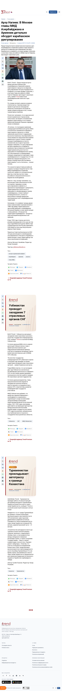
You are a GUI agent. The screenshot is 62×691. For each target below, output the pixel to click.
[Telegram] (16, 675)
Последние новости (6, 645)
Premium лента (5, 647)
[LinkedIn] (19, 675)
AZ (56, 688)
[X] (9, 675)
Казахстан (11, 571)
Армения (21, 256)
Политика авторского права (39, 664)
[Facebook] (6, 675)
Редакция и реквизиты (38, 647)
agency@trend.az (5, 637)
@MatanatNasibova (19, 247)
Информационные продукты (9, 662)
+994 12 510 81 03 (6, 636)
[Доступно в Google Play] (17, 682)
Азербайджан (12, 256)
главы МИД (12, 259)
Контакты (34, 649)
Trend (18, 96)
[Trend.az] (6, 12)
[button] (2, 58)
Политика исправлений (38, 654)
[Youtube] (13, 675)
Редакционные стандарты (38, 652)
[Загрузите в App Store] (6, 682)
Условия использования (38, 660)
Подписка (4, 660)
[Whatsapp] (3, 675)
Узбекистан (12, 421)
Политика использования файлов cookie (42, 667)
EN (53, 688)
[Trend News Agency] (6, 624)
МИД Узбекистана (27, 421)
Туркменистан (20, 571)
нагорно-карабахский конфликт (17, 253)
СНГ (18, 421)
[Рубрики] (59, 12)
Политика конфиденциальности (40, 662)
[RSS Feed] (23, 675)
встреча (28, 256)
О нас (33, 645)
